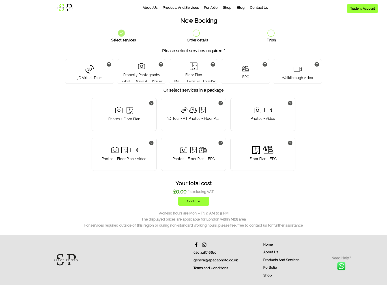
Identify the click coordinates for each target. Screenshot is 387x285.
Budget (125, 81)
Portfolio (211, 8)
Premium (157, 81)
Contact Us (259, 8)
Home (268, 244)
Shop (227, 8)
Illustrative (193, 81)
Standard (141, 81)
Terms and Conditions (211, 268)
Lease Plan (209, 81)
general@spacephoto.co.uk (216, 260)
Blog (241, 8)
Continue (193, 201)
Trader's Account (362, 8)
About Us (150, 8)
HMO (177, 81)
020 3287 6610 (205, 253)
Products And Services (181, 8)
